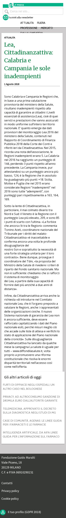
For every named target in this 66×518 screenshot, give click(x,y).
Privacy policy (10, 491)
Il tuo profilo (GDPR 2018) (24, 512)
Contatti (6, 483)
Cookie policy (10, 499)
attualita (27, 22)
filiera (41, 22)
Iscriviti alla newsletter (21, 17)
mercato (47, 28)
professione (28, 28)
